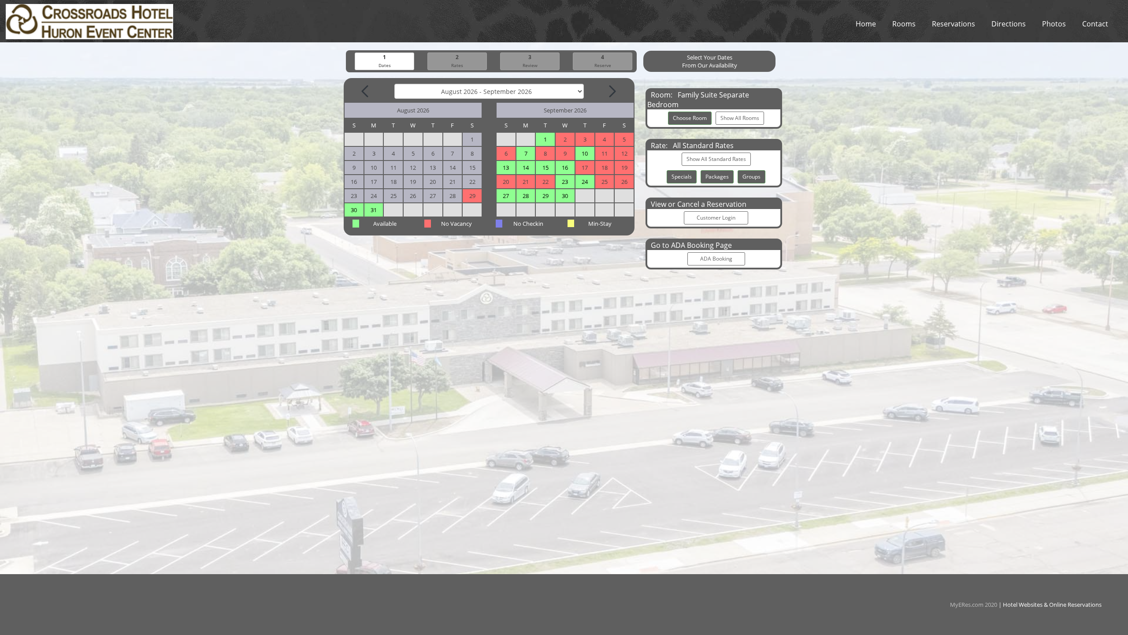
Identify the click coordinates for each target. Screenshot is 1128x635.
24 (585, 182)
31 (374, 210)
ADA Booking (716, 258)
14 (526, 168)
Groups (751, 176)
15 (545, 168)
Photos (1054, 24)
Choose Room (690, 118)
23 (565, 182)
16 (565, 168)
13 (506, 168)
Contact (1095, 24)
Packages (717, 176)
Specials (682, 176)
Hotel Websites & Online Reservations (1052, 605)
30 (354, 210)
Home (866, 24)
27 (506, 196)
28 (526, 196)
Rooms (904, 24)
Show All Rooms (739, 118)
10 (585, 153)
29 (545, 196)
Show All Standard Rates (716, 159)
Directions (1008, 24)
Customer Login (716, 217)
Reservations (953, 24)
